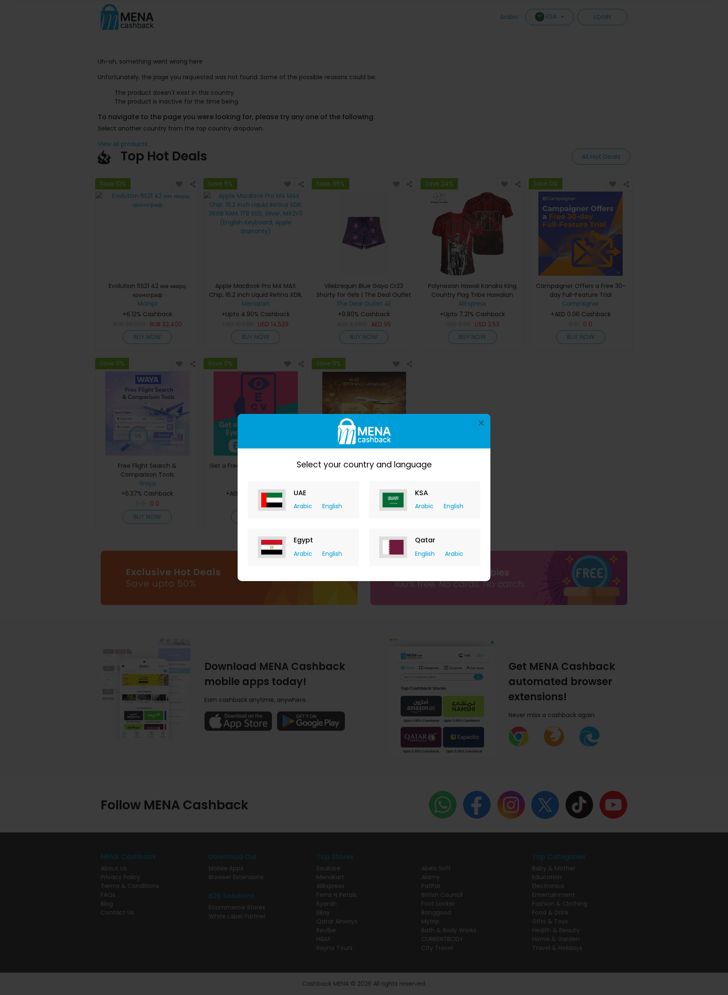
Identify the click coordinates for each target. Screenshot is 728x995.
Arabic (304, 506)
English (332, 506)
